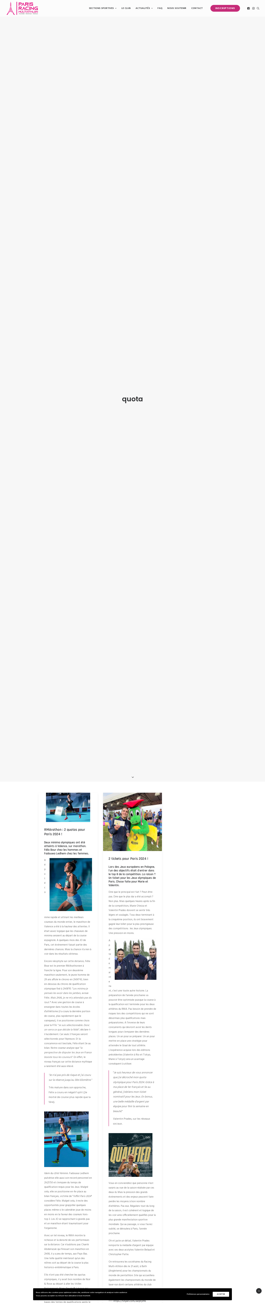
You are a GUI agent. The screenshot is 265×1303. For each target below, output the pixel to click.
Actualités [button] (143, 8)
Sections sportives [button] (101, 8)
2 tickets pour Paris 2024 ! (128, 858)
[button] (249, 8)
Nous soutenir (176, 8)
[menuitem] (103, 8)
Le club (126, 8)
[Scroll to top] (259, 1291)
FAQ (159, 8)
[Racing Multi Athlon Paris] (22, 8)
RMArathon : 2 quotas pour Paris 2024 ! (64, 831)
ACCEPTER (221, 1294)
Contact (197, 8)
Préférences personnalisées (198, 1294)
